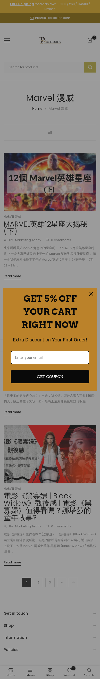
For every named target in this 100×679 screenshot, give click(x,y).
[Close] (91, 294)
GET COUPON (50, 376)
